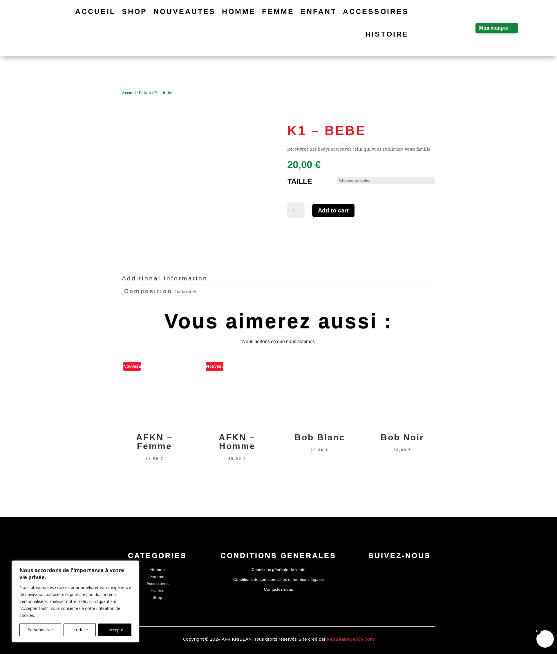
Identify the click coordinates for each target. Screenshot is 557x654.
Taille (299, 181)
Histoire (387, 34)
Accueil (95, 11)
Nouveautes (184, 11)
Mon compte (494, 28)
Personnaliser (40, 630)
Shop (134, 11)
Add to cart (333, 210)
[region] (75, 601)
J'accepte (114, 630)
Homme (239, 11)
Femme (278, 11)
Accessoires (376, 11)
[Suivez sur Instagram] (399, 571)
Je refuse (79, 630)
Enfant (319, 11)
